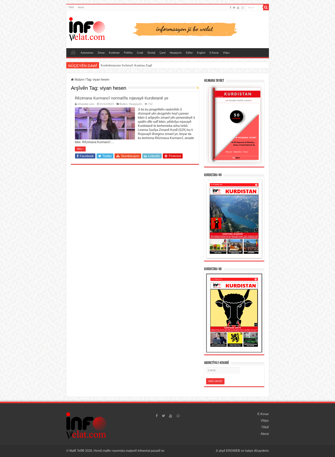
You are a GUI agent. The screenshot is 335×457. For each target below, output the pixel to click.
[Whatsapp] (242, 7)
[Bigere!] (266, 7)
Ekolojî (151, 52)
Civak (140, 52)
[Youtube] (238, 7)
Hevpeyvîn (176, 52)
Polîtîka (128, 52)
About (81, 7)
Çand (162, 52)
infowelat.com (85, 104)
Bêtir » (80, 149)
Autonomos (87, 52)
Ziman (101, 52)
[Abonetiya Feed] (198, 87)
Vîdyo (226, 52)
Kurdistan (114, 52)
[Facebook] (230, 7)
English (201, 52)
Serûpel (73, 52)
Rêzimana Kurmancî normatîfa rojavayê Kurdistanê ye (121, 98)
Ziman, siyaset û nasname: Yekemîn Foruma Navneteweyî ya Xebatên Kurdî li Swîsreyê (155, 65)
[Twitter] (234, 7)
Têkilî (71, 7)
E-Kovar (214, 52)
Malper (79, 79)
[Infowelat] (167, 28)
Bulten (123, 104)
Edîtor (189, 52)
